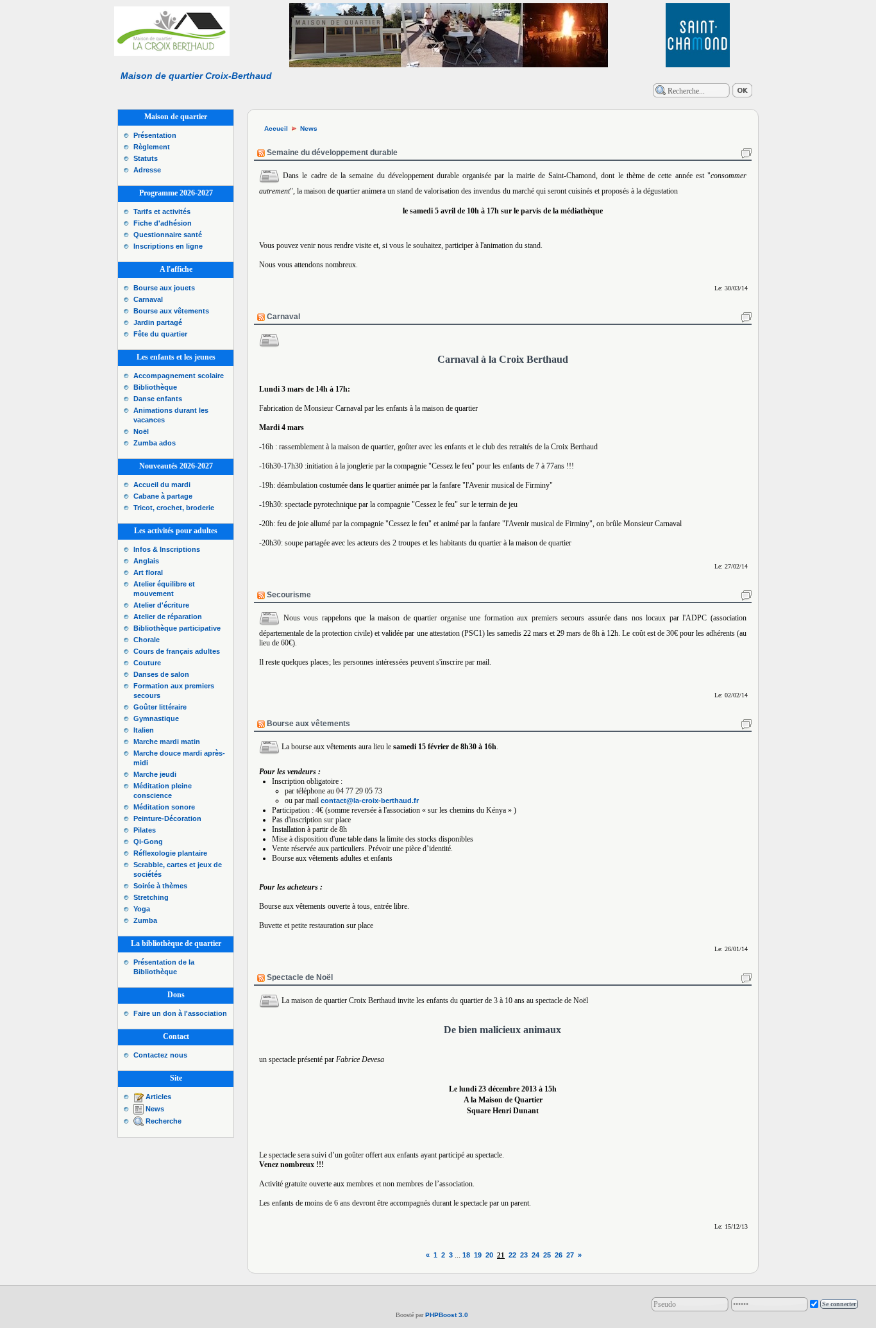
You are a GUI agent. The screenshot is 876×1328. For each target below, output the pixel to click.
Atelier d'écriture (161, 605)
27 (570, 1255)
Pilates (144, 830)
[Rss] (261, 152)
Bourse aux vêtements (171, 311)
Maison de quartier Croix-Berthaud (196, 76)
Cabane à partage (162, 496)
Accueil (276, 128)
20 (489, 1255)
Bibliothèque (155, 387)
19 (478, 1255)
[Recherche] (138, 1121)
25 (547, 1255)
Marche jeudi (154, 774)
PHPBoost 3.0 (446, 1314)
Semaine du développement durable (332, 152)
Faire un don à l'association (180, 1013)
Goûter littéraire (160, 707)
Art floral (148, 572)
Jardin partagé (157, 322)
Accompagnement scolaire (178, 375)
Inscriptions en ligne (168, 246)
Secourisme (289, 594)
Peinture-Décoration (167, 818)
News (155, 1109)
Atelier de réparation (167, 616)
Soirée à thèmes (160, 886)
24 (535, 1255)
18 (466, 1255)
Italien (143, 730)
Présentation (154, 135)
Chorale (146, 639)
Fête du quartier (160, 334)
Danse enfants (157, 399)
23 (524, 1255)
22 (512, 1255)
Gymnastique (156, 718)
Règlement (151, 147)
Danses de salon (161, 674)
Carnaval (148, 299)
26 (558, 1255)
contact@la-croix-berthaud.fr (370, 800)
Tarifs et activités (161, 211)
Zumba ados (154, 443)
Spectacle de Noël (300, 977)
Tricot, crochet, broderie (173, 507)
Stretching (151, 897)
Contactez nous (160, 1055)
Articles (158, 1096)
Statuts (145, 158)
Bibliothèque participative (177, 628)
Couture (147, 663)
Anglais (146, 561)
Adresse (147, 170)
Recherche (163, 1121)
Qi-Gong (148, 841)
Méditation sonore (164, 807)
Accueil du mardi (161, 484)
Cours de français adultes (176, 651)
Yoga (141, 909)
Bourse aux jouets (164, 288)
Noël (141, 431)
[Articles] (138, 1096)
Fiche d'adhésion (162, 223)
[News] (138, 1109)
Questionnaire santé (167, 234)
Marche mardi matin (166, 741)
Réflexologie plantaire (170, 853)
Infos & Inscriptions (166, 549)
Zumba (145, 920)
